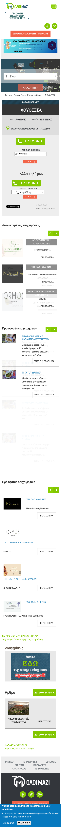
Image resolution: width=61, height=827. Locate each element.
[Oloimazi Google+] (39, 796)
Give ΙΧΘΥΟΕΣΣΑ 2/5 (39, 205)
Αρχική (8, 95)
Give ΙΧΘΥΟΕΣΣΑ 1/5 (36, 205)
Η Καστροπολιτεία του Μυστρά (18, 720)
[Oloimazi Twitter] (54, 26)
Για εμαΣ (19, 765)
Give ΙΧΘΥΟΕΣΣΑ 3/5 (41, 205)
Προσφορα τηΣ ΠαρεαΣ (35, 402)
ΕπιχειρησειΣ (30, 761)
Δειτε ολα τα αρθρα (44, 693)
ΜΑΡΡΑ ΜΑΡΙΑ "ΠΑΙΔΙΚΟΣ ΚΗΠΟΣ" (20, 636)
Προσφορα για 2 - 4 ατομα (32, 364)
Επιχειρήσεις (20, 95)
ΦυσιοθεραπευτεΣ (41, 267)
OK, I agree (8, 822)
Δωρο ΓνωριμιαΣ (31, 336)
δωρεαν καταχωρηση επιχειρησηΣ (30, 33)
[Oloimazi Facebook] (47, 26)
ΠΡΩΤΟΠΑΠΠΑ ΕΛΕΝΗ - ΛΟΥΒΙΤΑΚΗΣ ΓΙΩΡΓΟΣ (24, 548)
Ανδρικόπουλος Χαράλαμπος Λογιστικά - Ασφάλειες (28, 612)
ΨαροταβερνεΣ (30, 102)
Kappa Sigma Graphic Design (19, 748)
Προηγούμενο (50, 233)
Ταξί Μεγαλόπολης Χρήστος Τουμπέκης (22, 639)
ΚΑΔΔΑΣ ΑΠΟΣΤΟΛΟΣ (16, 745)
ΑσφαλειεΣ (32, 598)
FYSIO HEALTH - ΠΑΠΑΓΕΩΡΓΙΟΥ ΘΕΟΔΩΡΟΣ (42, 276)
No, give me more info (20, 816)
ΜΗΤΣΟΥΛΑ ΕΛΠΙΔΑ (35, 577)
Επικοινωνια (42, 768)
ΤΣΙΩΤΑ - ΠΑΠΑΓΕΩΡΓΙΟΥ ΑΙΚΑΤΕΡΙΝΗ (42, 305)
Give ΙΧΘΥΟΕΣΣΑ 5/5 (46, 205)
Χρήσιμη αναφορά (31, 150)
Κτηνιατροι (32, 568)
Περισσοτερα (47, 257)
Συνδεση (9, 761)
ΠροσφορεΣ (39, 765)
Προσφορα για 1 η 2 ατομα (33, 437)
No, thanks (24, 822)
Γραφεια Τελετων (36, 534)
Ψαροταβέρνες (35, 95)
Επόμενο (56, 233)
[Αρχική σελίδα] (31, 786)
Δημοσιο (51, 761)
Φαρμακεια (41, 295)
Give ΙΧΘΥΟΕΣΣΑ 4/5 (44, 205)
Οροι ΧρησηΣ (19, 768)
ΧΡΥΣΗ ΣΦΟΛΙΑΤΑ (42, 250)
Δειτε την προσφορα (44, 351)
